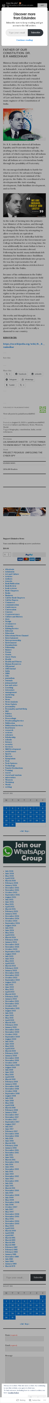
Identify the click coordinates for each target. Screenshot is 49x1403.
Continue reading (24, 40)
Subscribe (35, 32)
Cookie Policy (13, 1393)
